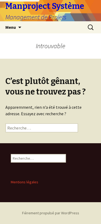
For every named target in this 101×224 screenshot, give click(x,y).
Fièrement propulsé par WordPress (50, 213)
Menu (10, 27)
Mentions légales (24, 182)
